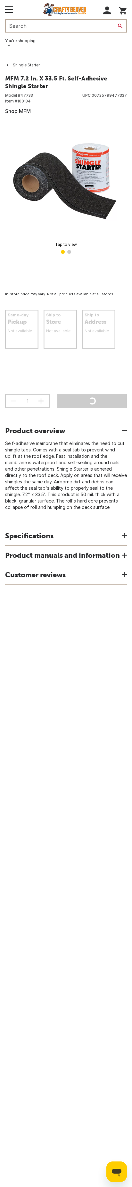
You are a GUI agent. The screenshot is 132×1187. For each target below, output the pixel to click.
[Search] (120, 26)
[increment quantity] (41, 401)
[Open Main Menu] (9, 9)
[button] (107, 10)
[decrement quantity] (14, 401)
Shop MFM (18, 111)
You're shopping (20, 40)
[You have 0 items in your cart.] (123, 10)
